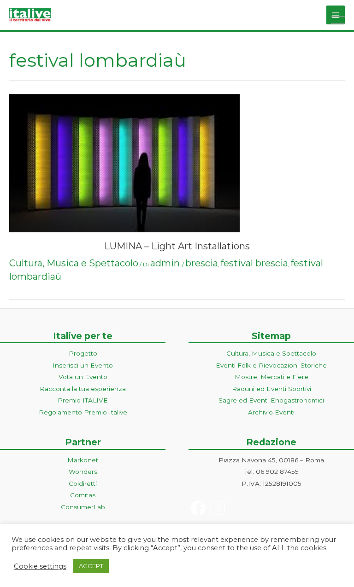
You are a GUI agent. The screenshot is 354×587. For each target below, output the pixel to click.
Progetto (83, 353)
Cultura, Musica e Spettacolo (73, 263)
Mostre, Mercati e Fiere (271, 376)
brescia (201, 263)
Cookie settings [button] (40, 566)
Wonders (83, 471)
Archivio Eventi (271, 412)
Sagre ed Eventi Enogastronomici (271, 400)
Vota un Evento (83, 376)
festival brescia (254, 263)
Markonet (82, 460)
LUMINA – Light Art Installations (177, 246)
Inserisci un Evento (83, 365)
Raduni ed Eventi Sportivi (271, 388)
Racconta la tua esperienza (83, 388)
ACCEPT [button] (91, 566)
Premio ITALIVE (83, 400)
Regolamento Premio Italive (83, 412)
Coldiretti (83, 483)
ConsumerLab (83, 507)
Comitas (82, 495)
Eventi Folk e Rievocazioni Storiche (271, 365)
